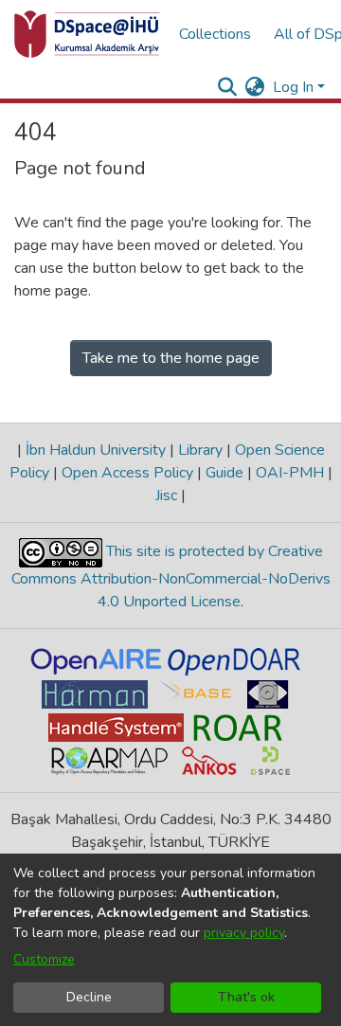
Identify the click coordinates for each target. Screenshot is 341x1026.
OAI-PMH (290, 472)
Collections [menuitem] (215, 34)
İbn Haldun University (96, 450)
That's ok (246, 997)
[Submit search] (228, 87)
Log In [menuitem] (293, 87)
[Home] (87, 34)
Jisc (168, 495)
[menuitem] (255, 87)
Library (200, 450)
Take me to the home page (171, 358)
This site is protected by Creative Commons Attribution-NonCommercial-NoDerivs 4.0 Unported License (171, 576)
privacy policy (244, 933)
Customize (44, 959)
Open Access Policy (127, 472)
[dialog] (170, 940)
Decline (89, 997)
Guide (224, 472)
